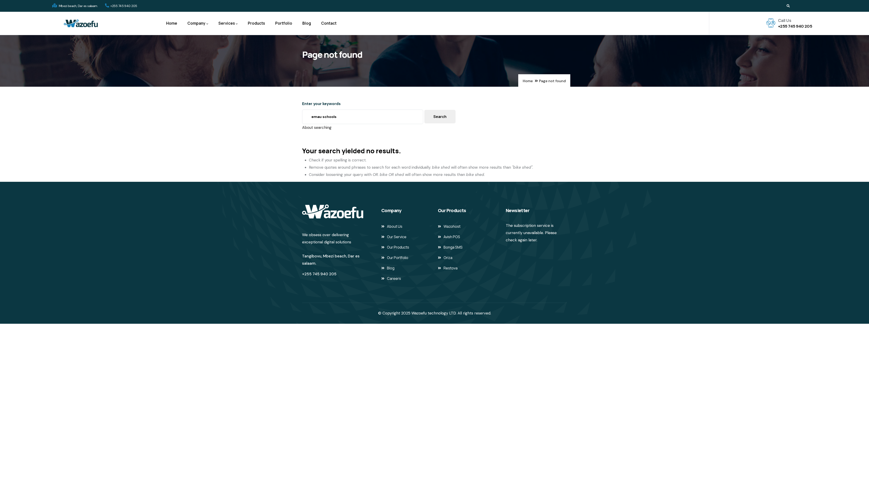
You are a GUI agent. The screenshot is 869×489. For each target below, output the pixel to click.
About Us (394, 226)
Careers (394, 278)
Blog (306, 23)
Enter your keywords (321, 103)
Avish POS (452, 236)
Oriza (448, 257)
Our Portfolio (397, 257)
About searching (317, 127)
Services (226, 23)
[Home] (81, 23)
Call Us (784, 20)
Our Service (396, 236)
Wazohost (452, 226)
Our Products (398, 247)
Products (256, 23)
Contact (329, 23)
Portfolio (283, 23)
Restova (451, 268)
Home (171, 23)
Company (196, 23)
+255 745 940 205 (795, 26)
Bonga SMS (453, 247)
